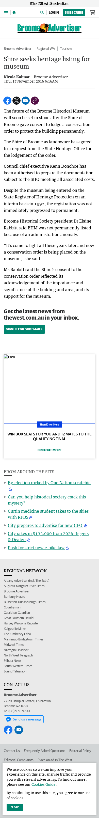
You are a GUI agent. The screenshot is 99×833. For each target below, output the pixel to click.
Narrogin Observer (16, 650)
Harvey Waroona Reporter (21, 623)
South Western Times (18, 666)
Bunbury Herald (14, 597)
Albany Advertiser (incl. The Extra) (26, 581)
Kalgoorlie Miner (15, 629)
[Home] (14, 12)
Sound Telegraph (15, 671)
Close (15, 807)
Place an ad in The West (55, 760)
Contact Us (12, 751)
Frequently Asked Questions (44, 751)
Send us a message (27, 719)
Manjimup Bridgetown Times (23, 639)
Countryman (12, 607)
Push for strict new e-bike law (36, 547)
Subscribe (74, 12)
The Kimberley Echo (17, 634)
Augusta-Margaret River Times (24, 586)
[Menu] (6, 12)
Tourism (66, 48)
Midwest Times (14, 645)
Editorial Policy (80, 751)
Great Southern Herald (19, 618)
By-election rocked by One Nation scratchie (49, 482)
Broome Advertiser (17, 48)
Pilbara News (12, 661)
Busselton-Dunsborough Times (24, 602)
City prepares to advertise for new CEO (45, 525)
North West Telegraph (18, 655)
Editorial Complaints (19, 760)
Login (54, 12)
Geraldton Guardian (17, 613)
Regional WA (46, 48)
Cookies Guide (43, 784)
